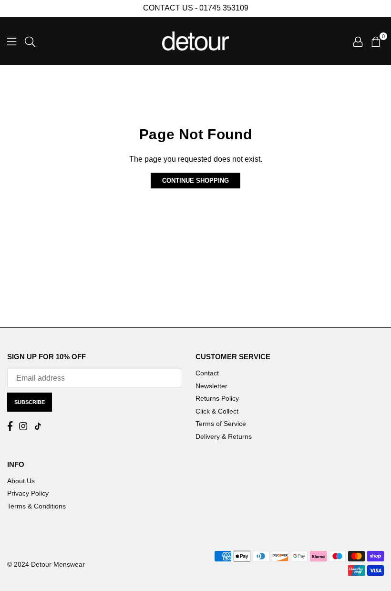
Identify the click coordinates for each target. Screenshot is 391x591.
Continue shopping (195, 180)
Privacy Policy (28, 493)
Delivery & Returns (224, 436)
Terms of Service (221, 423)
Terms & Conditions (36, 506)
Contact (207, 373)
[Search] (30, 41)
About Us (21, 481)
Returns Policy (217, 398)
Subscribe (29, 402)
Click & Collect (217, 411)
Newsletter (211, 386)
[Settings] (358, 41)
